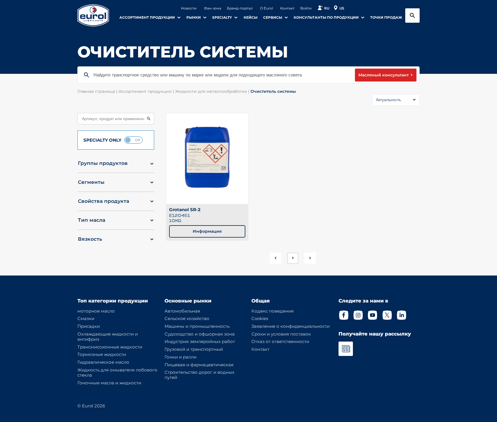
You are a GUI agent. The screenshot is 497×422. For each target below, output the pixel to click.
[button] (115, 165)
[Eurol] (96, 15)
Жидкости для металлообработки (213, 91)
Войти (305, 8)
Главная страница (97, 91)
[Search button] (412, 15)
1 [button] (292, 258)
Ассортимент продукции (146, 91)
